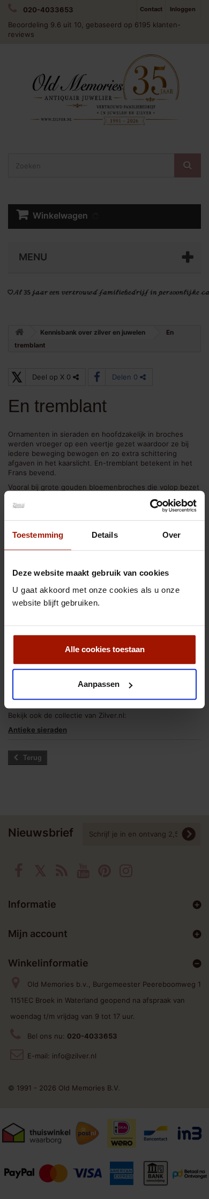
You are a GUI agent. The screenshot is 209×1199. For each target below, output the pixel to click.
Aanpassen (99, 684)
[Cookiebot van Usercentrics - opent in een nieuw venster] (150, 506)
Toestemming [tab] (37, 534)
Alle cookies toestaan (105, 649)
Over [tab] (171, 534)
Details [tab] (105, 534)
